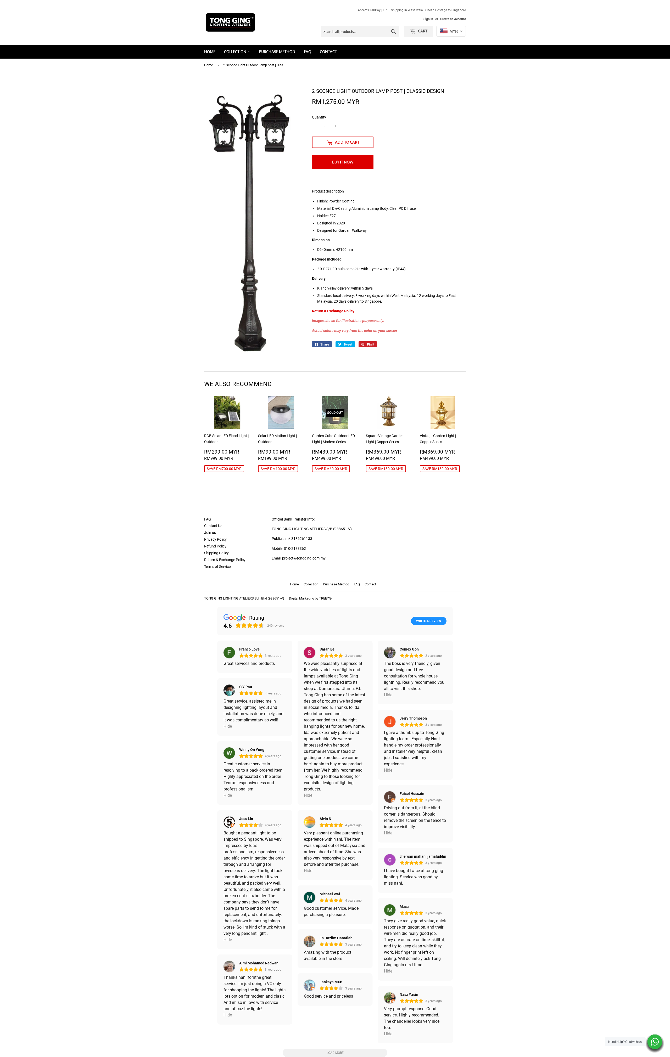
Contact (328, 51)
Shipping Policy (216, 553)
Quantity (319, 117)
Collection (235, 51)
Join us (210, 532)
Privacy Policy (215, 539)
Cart (422, 31)
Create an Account (453, 19)
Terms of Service (217, 566)
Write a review (428, 621)
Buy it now (343, 162)
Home (209, 51)
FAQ (307, 51)
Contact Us (213, 526)
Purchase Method (277, 51)
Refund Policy (215, 546)
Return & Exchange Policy (224, 560)
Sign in (428, 19)
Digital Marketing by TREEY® (310, 598)
